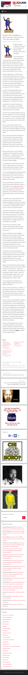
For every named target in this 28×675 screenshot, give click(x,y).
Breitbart (5, 626)
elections (13, 365)
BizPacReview (6, 621)
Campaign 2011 (7, 362)
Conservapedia (6, 637)
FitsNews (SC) (6, 644)
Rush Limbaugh (6, 662)
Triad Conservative (7, 664)
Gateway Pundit (6, 648)
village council (21, 367)
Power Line (5, 659)
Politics (20, 362)
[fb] (15, 435)
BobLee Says (6, 624)
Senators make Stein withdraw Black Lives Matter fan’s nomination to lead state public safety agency (13, 588)
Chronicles (5, 630)
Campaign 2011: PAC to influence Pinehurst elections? (7, 352)
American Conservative (8, 615)
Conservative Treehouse (8, 639)
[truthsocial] (9, 435)
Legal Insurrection (7, 653)
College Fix (5, 635)
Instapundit (5, 651)
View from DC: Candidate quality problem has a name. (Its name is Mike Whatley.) (13, 533)
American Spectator (7, 617)
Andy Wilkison (7, 365)
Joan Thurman (19, 365)
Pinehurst (15, 367)
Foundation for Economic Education (11, 646)
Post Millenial (6, 657)
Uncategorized (6, 363)
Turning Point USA (7, 666)
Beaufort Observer (7, 619)
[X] (12, 435)
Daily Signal (5, 642)
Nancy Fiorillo (10, 367)
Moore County (15, 362)
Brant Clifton (18, 41)
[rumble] (18, 435)
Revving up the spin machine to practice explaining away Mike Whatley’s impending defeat (13, 544)
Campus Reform (7, 628)
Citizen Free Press (7, 633)
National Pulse (6, 655)
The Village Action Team (17, 186)
